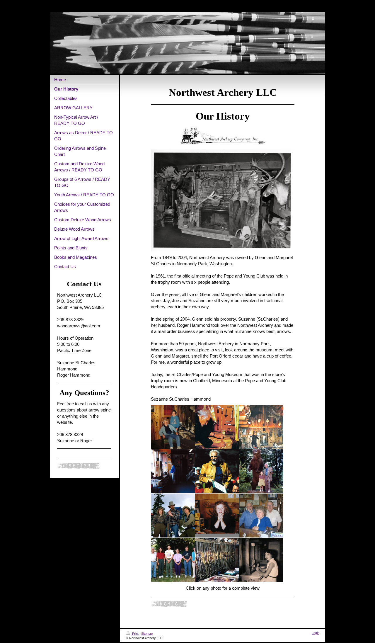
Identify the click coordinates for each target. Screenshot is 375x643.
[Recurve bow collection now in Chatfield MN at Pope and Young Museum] (217, 560)
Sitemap (147, 633)
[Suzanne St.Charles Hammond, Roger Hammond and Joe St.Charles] (173, 515)
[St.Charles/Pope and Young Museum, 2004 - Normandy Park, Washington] (261, 427)
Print (135, 633)
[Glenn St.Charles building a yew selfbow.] (217, 427)
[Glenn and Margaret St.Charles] (173, 427)
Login (315, 633)
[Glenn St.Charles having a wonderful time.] (217, 471)
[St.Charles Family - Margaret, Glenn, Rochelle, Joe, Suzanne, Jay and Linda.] (173, 560)
